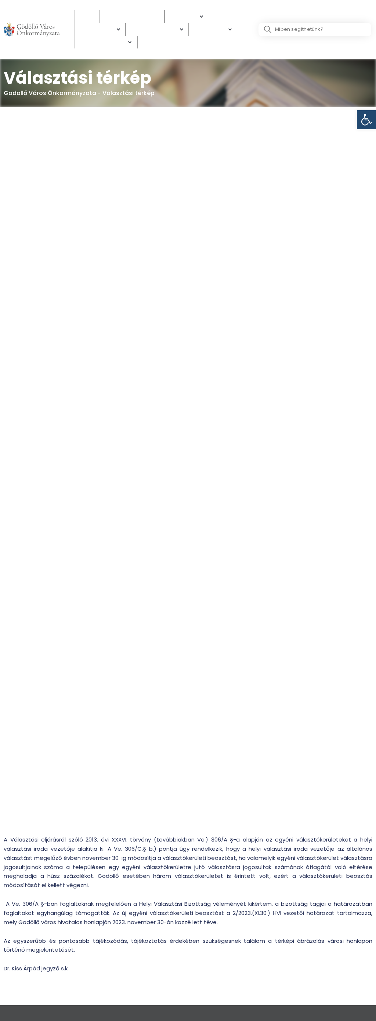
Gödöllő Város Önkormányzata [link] (50, 93)
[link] (366, 119)
